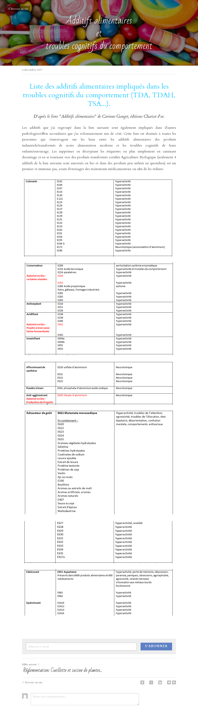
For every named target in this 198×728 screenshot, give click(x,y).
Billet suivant (29, 664)
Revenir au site (19, 9)
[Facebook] (142, 682)
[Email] (169, 682)
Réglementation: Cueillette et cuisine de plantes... (62, 670)
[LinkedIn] (160, 682)
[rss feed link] (174, 682)
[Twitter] (151, 682)
